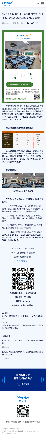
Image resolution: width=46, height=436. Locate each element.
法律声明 (12, 428)
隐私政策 (19, 428)
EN (38, 3)
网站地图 (5, 428)
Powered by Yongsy (10, 433)
